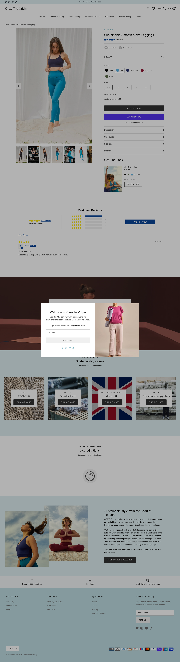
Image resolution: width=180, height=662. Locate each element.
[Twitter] (63, 348)
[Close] (136, 306)
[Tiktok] (73, 348)
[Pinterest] (70, 348)
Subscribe (68, 340)
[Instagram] (66, 348)
